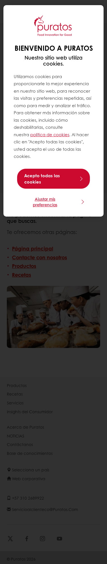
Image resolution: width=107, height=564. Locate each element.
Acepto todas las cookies (42, 178)
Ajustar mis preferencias (45, 201)
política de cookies (49, 134)
